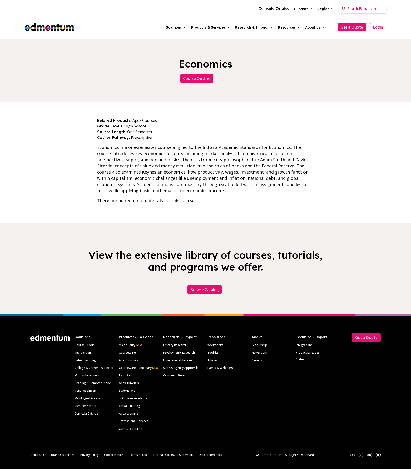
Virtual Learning (85, 360)
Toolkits (213, 353)
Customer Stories (175, 375)
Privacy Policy (89, 455)
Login (378, 27)
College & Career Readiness (94, 368)
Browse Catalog (204, 289)
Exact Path (125, 375)
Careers (257, 360)
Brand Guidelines (63, 455)
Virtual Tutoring (129, 406)
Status (300, 359)
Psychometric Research (179, 353)
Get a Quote (352, 27)
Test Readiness (85, 391)
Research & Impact (180, 337)
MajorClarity (127, 345)
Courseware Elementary (138, 368)
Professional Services (133, 421)
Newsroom (259, 353)
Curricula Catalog (86, 413)
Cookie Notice (113, 455)
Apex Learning (128, 413)
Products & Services (136, 337)
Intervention (83, 353)
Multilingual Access (88, 398)
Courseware (127, 353)
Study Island (127, 391)
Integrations (304, 345)
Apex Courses (128, 360)
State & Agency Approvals (181, 368)
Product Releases (308, 353)
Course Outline (196, 78)
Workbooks (215, 345)
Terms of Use (138, 455)
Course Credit (84, 345)
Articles (212, 360)
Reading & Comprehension (93, 383)
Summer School (85, 406)
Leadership (259, 345)
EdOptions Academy (133, 398)
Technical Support (311, 337)
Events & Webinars (220, 368)
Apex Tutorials (129, 383)
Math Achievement (87, 375)
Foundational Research (178, 360)
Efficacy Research (175, 345)
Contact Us (37, 455)
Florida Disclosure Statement (173, 455)
